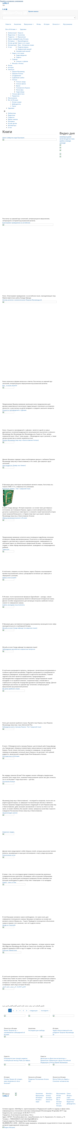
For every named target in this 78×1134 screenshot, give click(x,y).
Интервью (11, 41)
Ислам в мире (16, 102)
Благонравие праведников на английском (16, 223)
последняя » (45, 1010)
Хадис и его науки (18, 53)
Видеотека (11, 35)
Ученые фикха (21, 84)
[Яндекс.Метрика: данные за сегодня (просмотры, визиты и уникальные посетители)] (8, 1127)
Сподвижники (16, 75)
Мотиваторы (12, 45)
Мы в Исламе (59, 1100)
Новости (8, 24)
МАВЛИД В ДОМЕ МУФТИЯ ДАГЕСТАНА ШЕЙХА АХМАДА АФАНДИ (67, 140)
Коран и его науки (24, 43)
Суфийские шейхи (18, 78)
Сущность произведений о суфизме (14, 410)
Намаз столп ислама (9, 577)
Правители (15, 96)
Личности (56, 24)
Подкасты (11, 37)
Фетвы (39, 24)
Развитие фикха (23, 47)
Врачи (18, 86)
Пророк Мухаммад (18, 71)
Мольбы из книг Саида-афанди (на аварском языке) (19, 628)
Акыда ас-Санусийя (9, 925)
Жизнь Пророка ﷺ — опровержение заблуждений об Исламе (14, 1032)
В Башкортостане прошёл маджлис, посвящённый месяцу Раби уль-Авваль (17, 1059)
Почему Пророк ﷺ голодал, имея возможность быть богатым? (13, 1081)
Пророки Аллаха (17, 73)
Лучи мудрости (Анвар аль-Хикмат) (14, 465)
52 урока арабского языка (11, 689)
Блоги (48, 1102)
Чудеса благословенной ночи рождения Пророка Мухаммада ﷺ (63, 1032)
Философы (19, 90)
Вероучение (28, 24)
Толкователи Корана (23, 88)
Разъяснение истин (8, 855)
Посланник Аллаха (8, 781)
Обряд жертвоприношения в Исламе (14, 518)
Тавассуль (5, 549)
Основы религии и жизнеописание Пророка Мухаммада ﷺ (22, 300)
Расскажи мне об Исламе (10, 756)
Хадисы (18, 57)
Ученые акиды (21, 82)
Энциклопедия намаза (9, 813)
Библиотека (12, 33)
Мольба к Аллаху (17, 63)
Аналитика (17, 24)
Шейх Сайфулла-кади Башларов (13, 138)
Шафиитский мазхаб (24, 49)
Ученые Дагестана (18, 94)
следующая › (34, 1010)
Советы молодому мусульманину (13, 605)
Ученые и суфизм (22, 61)
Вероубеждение (23, 41)
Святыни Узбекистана (9, 950)
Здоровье (23, 29)
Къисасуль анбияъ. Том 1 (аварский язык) (16, 489)
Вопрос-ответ (69, 1096)
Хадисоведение (21, 55)
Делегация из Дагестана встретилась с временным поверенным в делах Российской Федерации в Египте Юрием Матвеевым (56, 1060)
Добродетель (16, 104)
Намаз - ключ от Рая (9, 882)
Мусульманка (67, 24)
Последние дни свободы (36, 1030)
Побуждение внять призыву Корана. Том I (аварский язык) (21, 727)
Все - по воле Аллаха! (9, 385)
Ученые (14, 80)
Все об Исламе (10, 29)
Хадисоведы (20, 92)
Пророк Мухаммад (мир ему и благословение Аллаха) (20, 440)
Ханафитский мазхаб (23, 51)
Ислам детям (12, 43)
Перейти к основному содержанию (11, 1)
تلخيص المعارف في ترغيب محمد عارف (14, 987)
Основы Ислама (23, 39)
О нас (10, 47)
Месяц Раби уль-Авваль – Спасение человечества (61, 1080)
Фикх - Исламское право (26, 45)
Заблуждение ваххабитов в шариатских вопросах (18, 649)
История (46, 24)
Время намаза (33, 11)
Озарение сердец (8, 832)
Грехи (14, 106)
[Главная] (15, 13)
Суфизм (14, 59)
